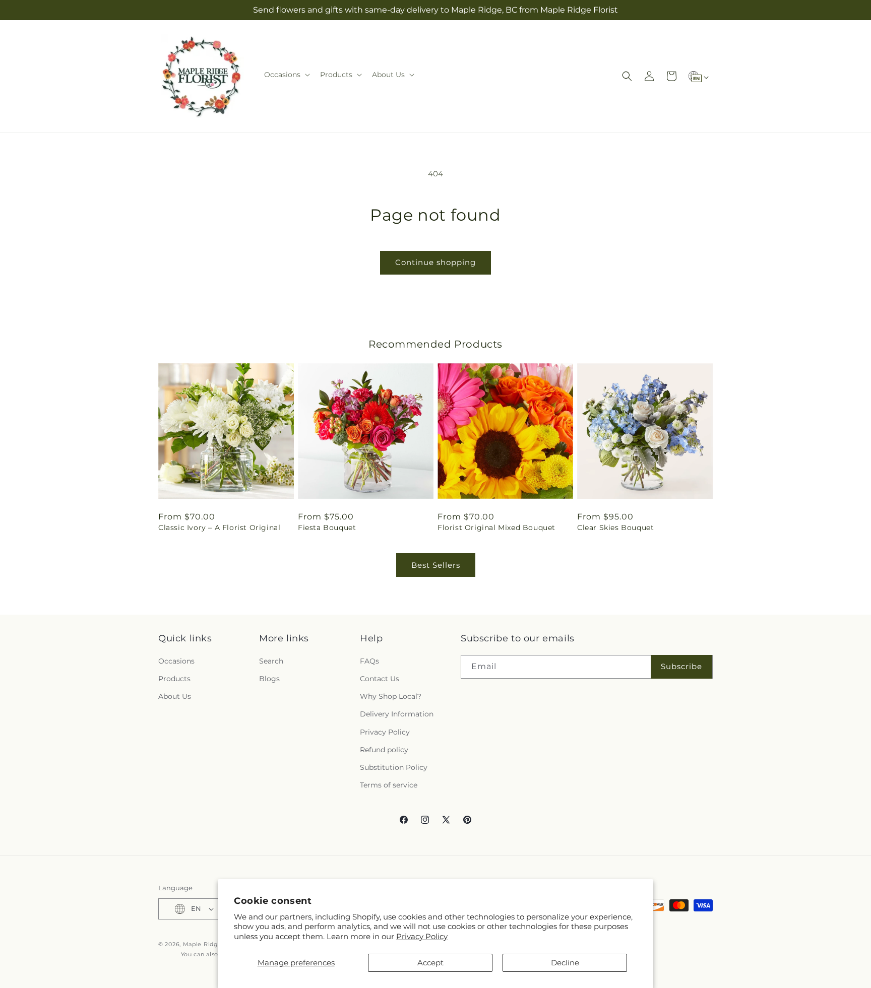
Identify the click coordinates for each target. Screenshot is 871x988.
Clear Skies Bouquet (615, 527)
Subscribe (681, 666)
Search (271, 661)
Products (174, 678)
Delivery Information (396, 713)
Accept (430, 962)
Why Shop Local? (390, 696)
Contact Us (379, 678)
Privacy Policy (422, 936)
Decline (565, 962)
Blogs (269, 678)
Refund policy (384, 749)
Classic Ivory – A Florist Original (219, 527)
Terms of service (388, 784)
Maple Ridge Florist (213, 944)
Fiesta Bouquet (327, 527)
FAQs (369, 661)
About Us (174, 696)
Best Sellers (435, 565)
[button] (286, 74)
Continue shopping (435, 262)
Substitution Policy (393, 767)
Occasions (176, 661)
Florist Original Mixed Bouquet (496, 527)
